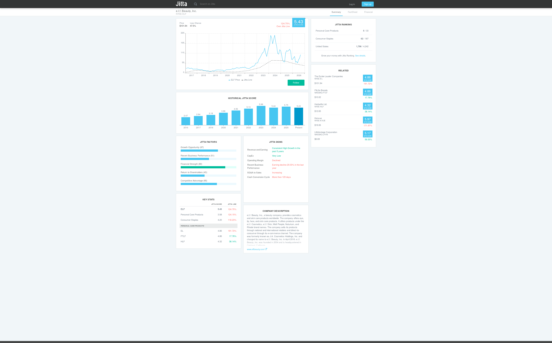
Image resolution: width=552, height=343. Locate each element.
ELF (183, 209)
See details (360, 55)
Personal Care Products (192, 214)
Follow (296, 82)
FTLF (183, 236)
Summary (336, 11)
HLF (183, 241)
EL (182, 230)
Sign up (367, 4)
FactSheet (352, 11)
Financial (368, 11)
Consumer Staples (189, 219)
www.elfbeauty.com (255, 249)
